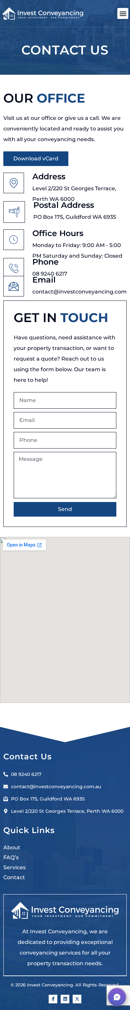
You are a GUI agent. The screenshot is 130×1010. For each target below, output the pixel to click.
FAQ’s (11, 857)
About (11, 847)
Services (14, 867)
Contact (14, 877)
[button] (122, 13)
